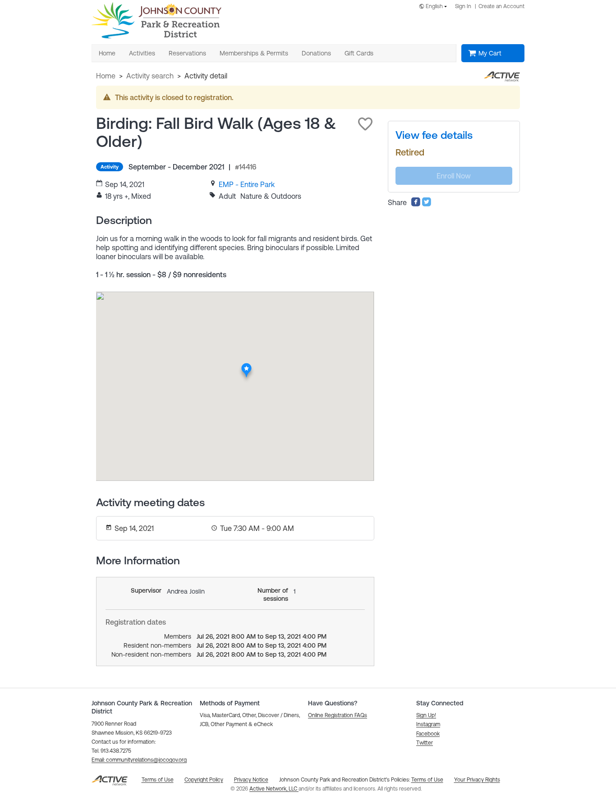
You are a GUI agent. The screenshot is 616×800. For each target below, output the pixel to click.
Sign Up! (426, 715)
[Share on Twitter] (426, 204)
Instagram (428, 724)
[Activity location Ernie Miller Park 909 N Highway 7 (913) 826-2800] (246, 365)
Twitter (424, 743)
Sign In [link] (463, 6)
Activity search (150, 76)
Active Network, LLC (274, 789)
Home (105, 76)
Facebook (428, 734)
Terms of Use (427, 780)
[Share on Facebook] (415, 204)
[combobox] (435, 7)
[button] (365, 124)
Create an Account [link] (501, 6)
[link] (247, 184)
